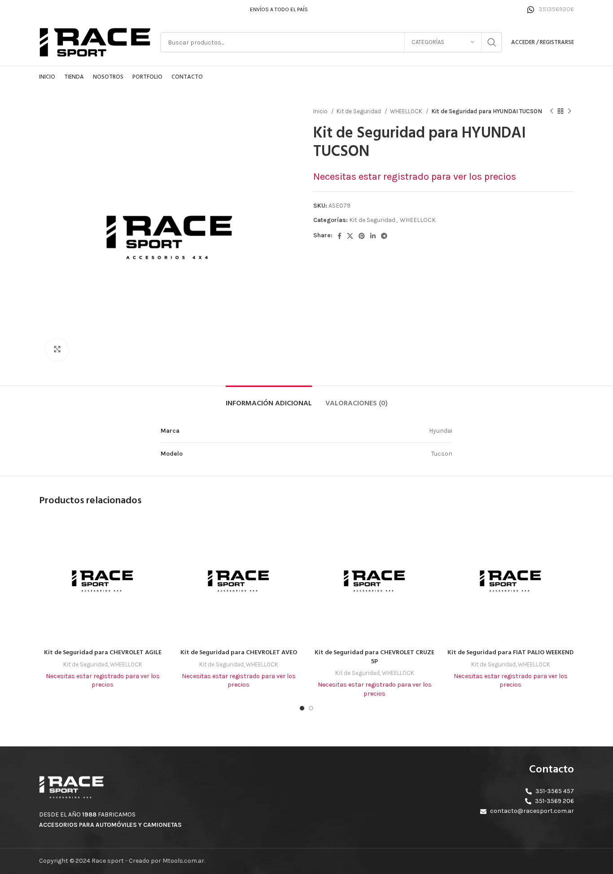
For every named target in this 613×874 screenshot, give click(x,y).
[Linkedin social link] (373, 236)
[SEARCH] (492, 42)
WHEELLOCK (407, 111)
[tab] (269, 399)
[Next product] (569, 111)
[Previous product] (551, 111)
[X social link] (350, 236)
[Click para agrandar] (57, 349)
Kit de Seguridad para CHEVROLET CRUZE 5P (374, 657)
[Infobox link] (550, 9)
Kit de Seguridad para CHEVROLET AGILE (103, 653)
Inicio (321, 111)
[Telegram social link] (384, 236)
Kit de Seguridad (359, 111)
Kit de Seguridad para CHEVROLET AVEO (238, 653)
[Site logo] (95, 41)
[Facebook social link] (339, 236)
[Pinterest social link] (362, 236)
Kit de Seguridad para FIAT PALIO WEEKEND (510, 653)
